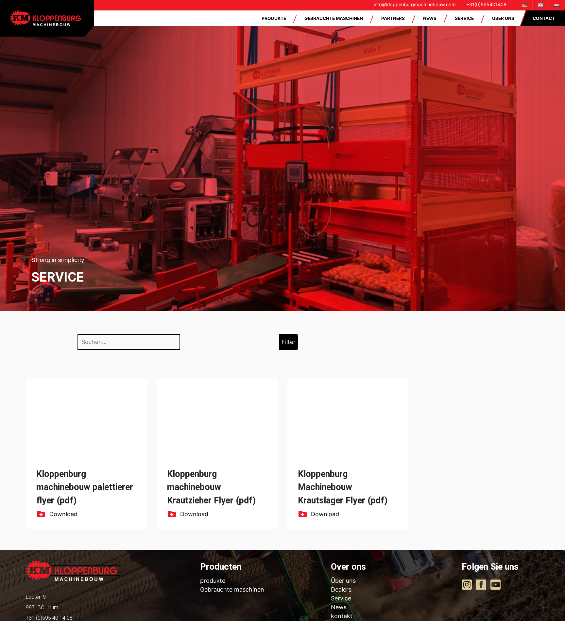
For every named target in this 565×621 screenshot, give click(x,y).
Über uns (343, 580)
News (339, 607)
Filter (289, 341)
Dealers (341, 589)
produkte (212, 580)
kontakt (341, 616)
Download (63, 514)
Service (341, 598)
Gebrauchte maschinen (232, 589)
